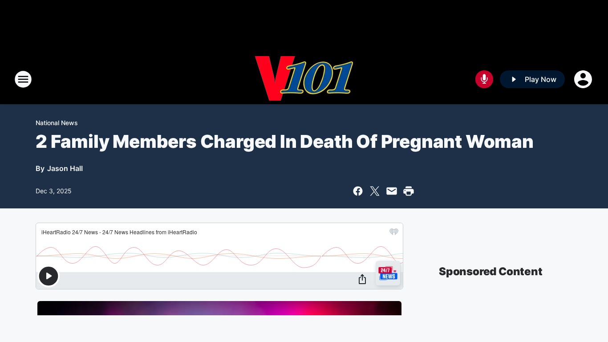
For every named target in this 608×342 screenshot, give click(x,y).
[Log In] (584, 79)
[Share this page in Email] (391, 191)
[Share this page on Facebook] (358, 191)
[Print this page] (408, 191)
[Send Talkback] (484, 79)
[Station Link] (304, 79)
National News (57, 122)
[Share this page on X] (375, 191)
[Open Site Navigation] (23, 79)
